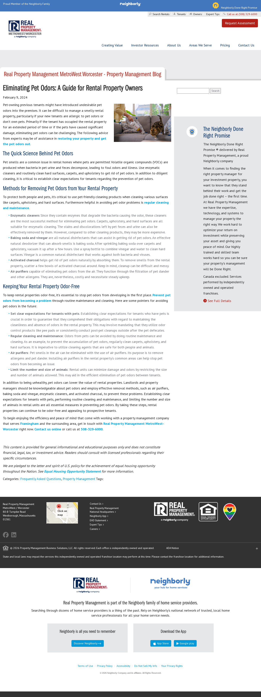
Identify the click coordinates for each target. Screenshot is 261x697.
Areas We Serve (200, 45)
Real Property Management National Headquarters (104, 510)
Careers (94, 529)
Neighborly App (98, 516)
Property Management (79, 479)
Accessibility (123, 666)
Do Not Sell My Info (145, 666)
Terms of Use (85, 666)
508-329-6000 (92, 429)
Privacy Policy (105, 666)
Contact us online (47, 429)
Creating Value (112, 45)
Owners (197, 14)
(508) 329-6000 (248, 14)
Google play (186, 643)
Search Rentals (161, 14)
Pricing (225, 45)
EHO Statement (98, 520)
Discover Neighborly (85, 643)
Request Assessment (240, 23)
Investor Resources (145, 45)
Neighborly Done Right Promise (239, 7)
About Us (174, 45)
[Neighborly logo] (130, 4)
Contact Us (246, 45)
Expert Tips (213, 14)
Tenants (181, 14)
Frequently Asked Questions (40, 479)
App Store (162, 643)
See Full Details (219, 301)
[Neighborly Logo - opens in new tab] (182, 583)
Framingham (29, 423)
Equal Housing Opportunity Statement (73, 471)
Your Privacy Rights (172, 666)
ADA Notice (172, 548)
